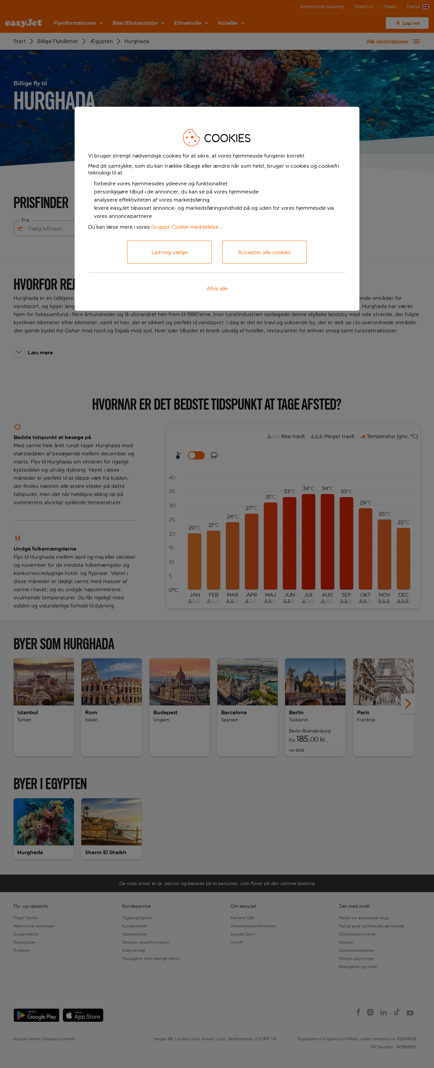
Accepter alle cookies (264, 252)
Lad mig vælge (170, 252)
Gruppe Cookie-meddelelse (185, 227)
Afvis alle (217, 288)
